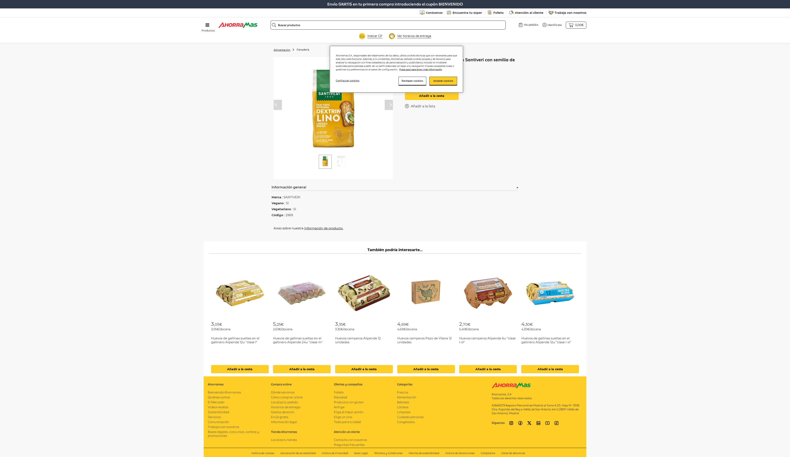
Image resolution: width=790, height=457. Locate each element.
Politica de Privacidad (335, 453)
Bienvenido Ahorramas (224, 392)
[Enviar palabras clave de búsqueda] (274, 25)
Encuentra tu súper (467, 13)
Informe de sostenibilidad (424, 453)
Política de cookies (263, 453)
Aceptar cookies (443, 80)
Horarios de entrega (285, 407)
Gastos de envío (282, 412)
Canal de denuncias (513, 453)
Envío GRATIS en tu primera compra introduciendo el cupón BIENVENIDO (395, 4)
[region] (396, 69)
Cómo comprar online (287, 397)
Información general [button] (289, 187)
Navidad (340, 397)
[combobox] (388, 25)
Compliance (488, 453)
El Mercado (216, 402)
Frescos (402, 392)
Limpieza (403, 412)
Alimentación (282, 49)
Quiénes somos (219, 397)
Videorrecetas (218, 407)
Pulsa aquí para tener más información (420, 69)
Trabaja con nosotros (570, 13)
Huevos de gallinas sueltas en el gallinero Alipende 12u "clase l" (235, 340)
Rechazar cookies (412, 80)
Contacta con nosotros (350, 440)
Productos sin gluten (349, 402)
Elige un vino (343, 417)
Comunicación (218, 422)
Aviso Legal (361, 453)
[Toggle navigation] (207, 25)
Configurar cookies (347, 80)
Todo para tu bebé (347, 422)
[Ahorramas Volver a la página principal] (237, 25)
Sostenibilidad (218, 412)
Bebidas (403, 402)
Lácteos (403, 407)
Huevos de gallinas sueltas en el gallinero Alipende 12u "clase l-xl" (546, 340)
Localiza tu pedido (284, 402)
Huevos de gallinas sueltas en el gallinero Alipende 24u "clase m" (298, 340)
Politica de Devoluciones (460, 453)
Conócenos (434, 13)
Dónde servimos (283, 392)
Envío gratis (279, 417)
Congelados (406, 422)
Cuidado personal (410, 417)
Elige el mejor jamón (348, 412)
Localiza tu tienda (284, 440)
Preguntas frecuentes (349, 445)
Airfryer (339, 407)
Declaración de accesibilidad (298, 453)
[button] (552, 25)
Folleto (498, 13)
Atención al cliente (529, 13)
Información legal (284, 422)
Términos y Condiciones (388, 453)
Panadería (303, 49)
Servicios (214, 417)
